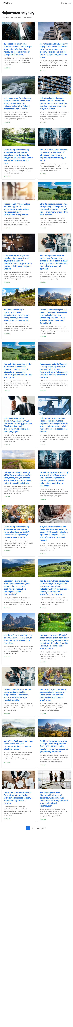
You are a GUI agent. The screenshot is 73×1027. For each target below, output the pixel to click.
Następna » (41, 828)
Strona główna (66, 3)
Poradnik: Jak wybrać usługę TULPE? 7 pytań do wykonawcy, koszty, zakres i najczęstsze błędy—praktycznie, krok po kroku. (17, 209)
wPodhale (7, 3)
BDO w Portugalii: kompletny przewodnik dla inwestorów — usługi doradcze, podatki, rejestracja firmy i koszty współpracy (54, 694)
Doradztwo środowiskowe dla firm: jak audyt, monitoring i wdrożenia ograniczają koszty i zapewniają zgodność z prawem (18, 797)
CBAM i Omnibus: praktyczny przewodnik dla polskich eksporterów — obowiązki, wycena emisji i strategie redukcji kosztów (17, 694)
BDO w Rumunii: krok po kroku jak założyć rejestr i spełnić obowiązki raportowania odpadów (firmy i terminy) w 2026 (53, 155)
